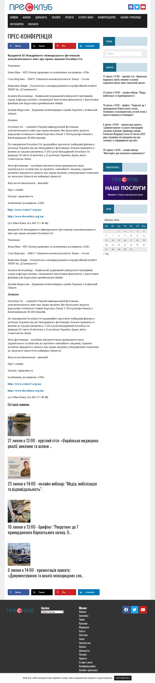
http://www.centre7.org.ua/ (25, 209)
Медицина (84, 627)
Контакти (33, 24)
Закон (82, 619)
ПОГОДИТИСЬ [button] (123, 678)
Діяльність (41, 17)
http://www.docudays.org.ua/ (26, 216)
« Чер (106, 253)
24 (131, 245)
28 (113, 249)
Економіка (83, 615)
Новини (14, 17)
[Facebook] (131, 7)
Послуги (56, 17)
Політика (83, 635)
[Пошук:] (123, 53)
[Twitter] (137, 7)
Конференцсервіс (107, 17)
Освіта (82, 631)
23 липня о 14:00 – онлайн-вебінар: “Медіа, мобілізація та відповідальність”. (124, 94)
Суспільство (85, 643)
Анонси (27, 17)
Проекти (69, 17)
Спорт (82, 639)
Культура (83, 623)
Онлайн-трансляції (130, 17)
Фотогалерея (16, 24)
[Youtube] (143, 7)
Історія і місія (85, 17)
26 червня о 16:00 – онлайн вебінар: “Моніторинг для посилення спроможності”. (124, 151)
